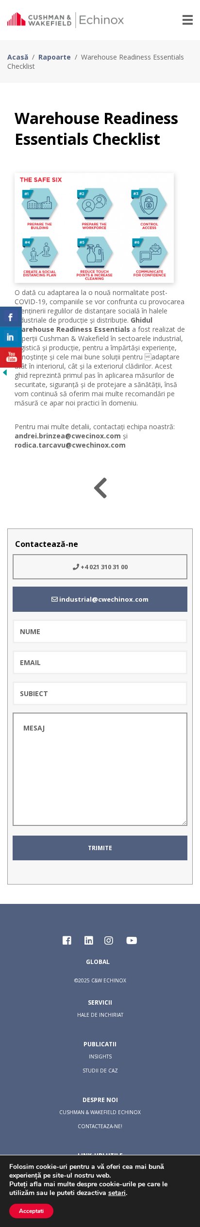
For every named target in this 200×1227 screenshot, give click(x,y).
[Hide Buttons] (5, 374)
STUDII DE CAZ (100, 1070)
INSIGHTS (100, 1056)
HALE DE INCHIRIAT (100, 1014)
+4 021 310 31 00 (103, 566)
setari (117, 1193)
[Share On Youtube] (11, 357)
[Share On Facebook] (11, 317)
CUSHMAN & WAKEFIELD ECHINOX (100, 1112)
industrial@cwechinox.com (103, 599)
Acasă (17, 57)
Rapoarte (54, 57)
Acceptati (31, 1211)
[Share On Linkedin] (11, 337)
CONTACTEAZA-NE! (100, 1126)
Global (98, 962)
